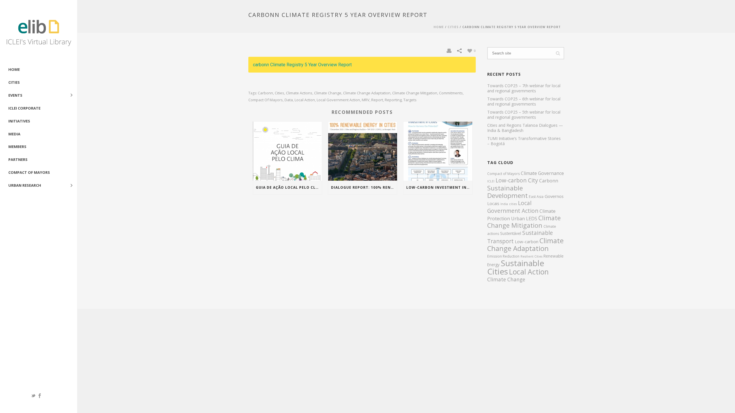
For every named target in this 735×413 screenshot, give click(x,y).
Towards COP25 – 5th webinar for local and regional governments (523, 115)
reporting (393, 100)
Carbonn (265, 93)
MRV (366, 100)
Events (15, 95)
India (504, 204)
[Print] (449, 50)
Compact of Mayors (29, 172)
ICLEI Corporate (24, 108)
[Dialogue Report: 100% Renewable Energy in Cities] (362, 151)
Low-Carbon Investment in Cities (439, 187)
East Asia (536, 196)
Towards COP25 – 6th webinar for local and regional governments (523, 101)
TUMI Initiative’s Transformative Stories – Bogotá (524, 141)
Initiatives (19, 121)
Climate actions (299, 93)
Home (14, 69)
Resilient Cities (531, 256)
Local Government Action (338, 100)
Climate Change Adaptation (366, 93)
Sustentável (510, 233)
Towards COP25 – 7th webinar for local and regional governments (523, 88)
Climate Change (327, 93)
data (289, 100)
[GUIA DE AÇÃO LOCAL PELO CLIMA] (287, 151)
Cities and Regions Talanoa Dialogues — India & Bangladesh (525, 128)
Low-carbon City (517, 180)
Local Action (305, 100)
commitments (451, 93)
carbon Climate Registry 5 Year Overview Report (302, 64)
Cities (14, 82)
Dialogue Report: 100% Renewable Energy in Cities (364, 187)
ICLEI (490, 181)
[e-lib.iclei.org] (38, 31)
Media (14, 134)
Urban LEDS (524, 218)
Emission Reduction (503, 256)
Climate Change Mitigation (414, 93)
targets (410, 100)
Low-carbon (526, 241)
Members (17, 146)
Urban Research (24, 185)
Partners (18, 159)
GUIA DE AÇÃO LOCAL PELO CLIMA (289, 187)
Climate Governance (542, 173)
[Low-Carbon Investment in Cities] (437, 151)
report (377, 100)
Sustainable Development (507, 192)
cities (279, 93)
